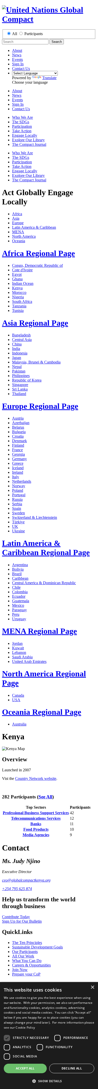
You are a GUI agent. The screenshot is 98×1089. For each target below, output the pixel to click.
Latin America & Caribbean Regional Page (46, 548)
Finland (18, 445)
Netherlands (21, 481)
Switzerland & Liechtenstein (34, 517)
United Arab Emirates (29, 661)
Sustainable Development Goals (37, 947)
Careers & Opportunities (31, 965)
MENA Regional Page (39, 631)
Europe (18, 223)
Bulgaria (19, 432)
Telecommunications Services (36, 818)
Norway (18, 486)
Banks (35, 824)
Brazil (17, 574)
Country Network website (35, 778)
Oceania (18, 241)
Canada (18, 695)
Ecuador (18, 596)
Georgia (18, 454)
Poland (17, 490)
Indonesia (19, 353)
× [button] (92, 987)
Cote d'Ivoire (22, 270)
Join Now (20, 969)
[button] (49, 1080)
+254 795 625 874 (17, 889)
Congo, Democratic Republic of (37, 265)
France (17, 450)
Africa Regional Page (38, 253)
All (14, 34)
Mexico (18, 605)
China (17, 344)
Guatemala (20, 601)
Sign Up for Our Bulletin (22, 921)
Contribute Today (16, 917)
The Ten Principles (27, 942)
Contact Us (21, 68)
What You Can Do (26, 960)
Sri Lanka (20, 389)
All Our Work (23, 956)
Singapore (20, 385)
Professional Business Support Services (36, 813)
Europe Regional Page (40, 406)
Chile (16, 587)
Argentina (20, 565)
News (16, 55)
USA (16, 700)
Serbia (17, 504)
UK (15, 526)
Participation (22, 126)
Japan (16, 357)
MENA (18, 232)
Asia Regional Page (35, 322)
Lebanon (19, 652)
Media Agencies (36, 835)
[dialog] (49, 1035)
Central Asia (22, 339)
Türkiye (18, 522)
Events (17, 59)
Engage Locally (24, 135)
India (16, 348)
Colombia (20, 592)
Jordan (17, 643)
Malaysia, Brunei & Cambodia (36, 362)
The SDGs (20, 122)
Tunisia (18, 310)
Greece (17, 463)
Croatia (18, 436)
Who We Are (22, 117)
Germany (19, 459)
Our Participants (25, 951)
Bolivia (18, 569)
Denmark (19, 441)
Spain (16, 508)
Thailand (19, 394)
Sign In (18, 64)
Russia (17, 499)
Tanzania (19, 306)
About (17, 50)
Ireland (17, 472)
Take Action (21, 131)
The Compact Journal (29, 144)
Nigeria (18, 297)
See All (45, 796)
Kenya (17, 288)
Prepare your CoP (26, 974)
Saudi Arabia (22, 657)
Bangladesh (21, 335)
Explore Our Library (28, 140)
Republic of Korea (26, 380)
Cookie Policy (25, 1027)
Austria (18, 418)
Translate (49, 78)
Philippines (21, 376)
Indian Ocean (22, 283)
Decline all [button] (72, 1068)
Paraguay (19, 610)
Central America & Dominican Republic (44, 583)
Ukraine (18, 531)
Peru (15, 614)
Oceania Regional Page (41, 711)
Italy (15, 477)
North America (24, 236)
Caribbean (20, 578)
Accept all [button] (25, 1068)
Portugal (18, 495)
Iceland (18, 468)
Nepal (17, 367)
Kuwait (18, 648)
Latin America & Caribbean (34, 227)
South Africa (22, 301)
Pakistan (18, 371)
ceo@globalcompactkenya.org (26, 880)
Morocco (19, 292)
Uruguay (19, 619)
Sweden (18, 513)
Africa (17, 214)
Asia (15, 218)
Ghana (17, 279)
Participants (33, 34)
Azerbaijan (20, 423)
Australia (19, 724)
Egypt (17, 274)
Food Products (35, 829)
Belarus (18, 427)
